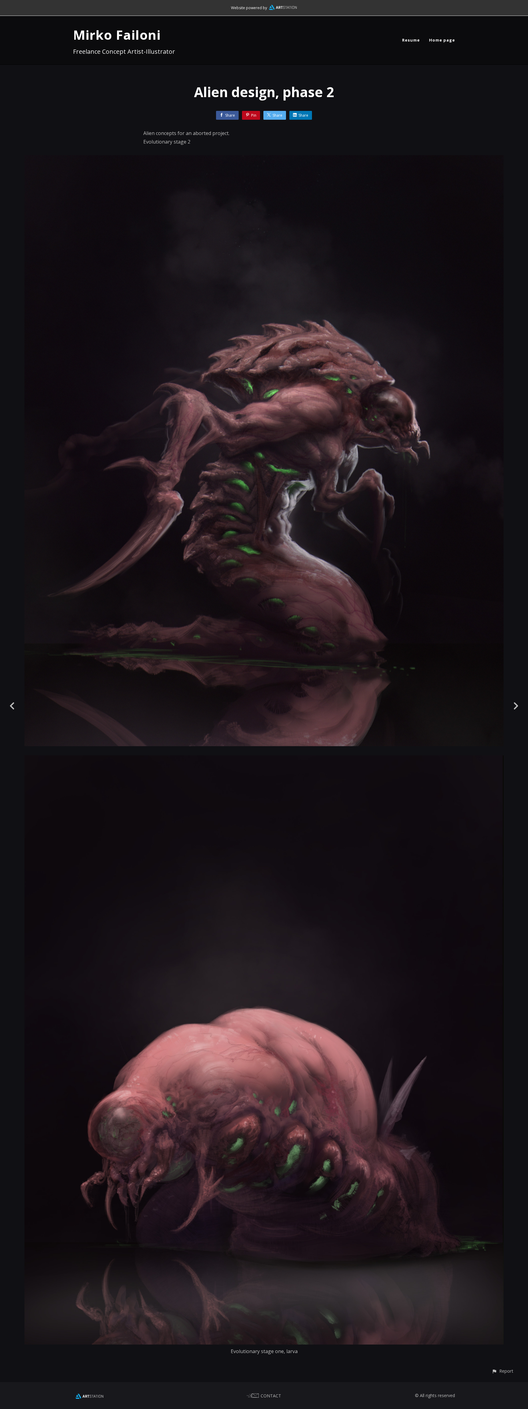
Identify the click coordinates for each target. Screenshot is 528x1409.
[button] (502, 1371)
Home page (442, 40)
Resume (411, 40)
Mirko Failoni (117, 34)
